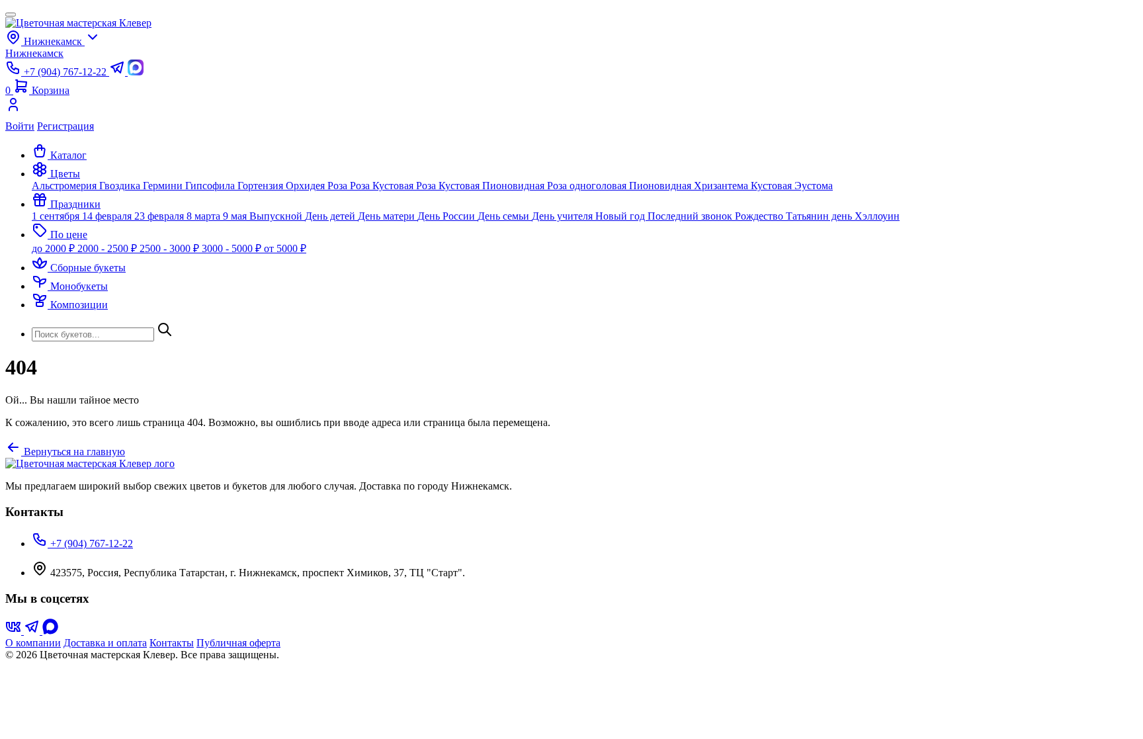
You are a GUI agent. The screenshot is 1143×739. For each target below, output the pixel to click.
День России (447, 216)
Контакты (171, 642)
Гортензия (261, 185)
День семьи (505, 216)
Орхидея (306, 185)
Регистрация (65, 126)
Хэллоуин (877, 216)
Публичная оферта (238, 642)
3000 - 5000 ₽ (233, 248)
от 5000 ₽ (285, 248)
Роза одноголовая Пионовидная (620, 185)
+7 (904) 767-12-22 (90, 543)
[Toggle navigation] (10, 15)
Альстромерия (65, 185)
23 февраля (160, 216)
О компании (33, 642)
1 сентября (57, 216)
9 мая (236, 216)
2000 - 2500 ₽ (108, 248)
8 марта (205, 216)
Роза (338, 185)
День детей (331, 216)
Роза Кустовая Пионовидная (481, 185)
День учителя (563, 216)
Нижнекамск (34, 53)
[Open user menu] (571, 108)
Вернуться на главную (73, 451)
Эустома (813, 185)
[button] (56, 173)
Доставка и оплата (105, 642)
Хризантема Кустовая (744, 185)
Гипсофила (211, 185)
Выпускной (277, 216)
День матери (387, 216)
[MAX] (50, 630)
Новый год (621, 216)
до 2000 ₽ (54, 248)
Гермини (164, 185)
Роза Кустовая (383, 185)
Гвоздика (121, 185)
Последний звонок (691, 216)
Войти (19, 126)
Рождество (760, 216)
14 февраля (108, 216)
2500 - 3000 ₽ (171, 248)
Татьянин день (820, 216)
